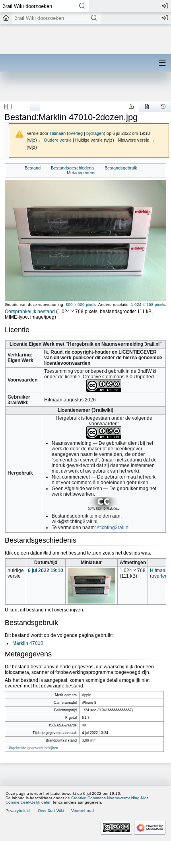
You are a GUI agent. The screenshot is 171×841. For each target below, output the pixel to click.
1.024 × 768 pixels (148, 304)
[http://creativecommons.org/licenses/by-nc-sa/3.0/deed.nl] (103, 385)
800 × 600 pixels (81, 304)
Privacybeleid (18, 810)
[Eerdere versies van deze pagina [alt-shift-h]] (163, 106)
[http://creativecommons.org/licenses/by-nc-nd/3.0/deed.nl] (103, 432)
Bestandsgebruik (121, 167)
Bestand (33, 167)
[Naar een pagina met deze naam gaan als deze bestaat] (82, 6)
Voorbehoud (82, 810)
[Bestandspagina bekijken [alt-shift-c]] (25, 104)
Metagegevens (81, 172)
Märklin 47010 (27, 643)
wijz (31, 140)
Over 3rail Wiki (51, 810)
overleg (75, 133)
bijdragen (95, 133)
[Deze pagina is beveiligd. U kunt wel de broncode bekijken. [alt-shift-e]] (147, 106)
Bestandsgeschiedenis (73, 167)
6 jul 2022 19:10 (45, 570)
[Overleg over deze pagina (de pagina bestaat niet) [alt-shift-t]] (35, 104)
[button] (8, 106)
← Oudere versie (55, 140)
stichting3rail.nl (113, 527)
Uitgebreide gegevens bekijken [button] (33, 748)
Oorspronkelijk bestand (30, 311)
